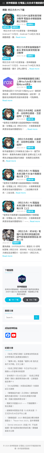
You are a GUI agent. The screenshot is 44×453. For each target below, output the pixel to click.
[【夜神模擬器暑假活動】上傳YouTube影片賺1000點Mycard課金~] (8, 82)
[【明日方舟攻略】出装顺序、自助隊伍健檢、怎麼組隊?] (8, 143)
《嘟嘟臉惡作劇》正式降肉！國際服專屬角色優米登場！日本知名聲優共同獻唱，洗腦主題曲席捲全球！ (21, 396)
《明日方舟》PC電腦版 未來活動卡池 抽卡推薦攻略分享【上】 (29, 205)
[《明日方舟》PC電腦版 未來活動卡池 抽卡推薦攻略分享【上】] (8, 206)
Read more (21, 37)
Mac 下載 (33, 300)
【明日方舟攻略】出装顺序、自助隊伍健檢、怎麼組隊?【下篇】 (29, 113)
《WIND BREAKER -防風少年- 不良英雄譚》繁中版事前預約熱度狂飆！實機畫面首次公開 (21, 428)
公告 (28, 87)
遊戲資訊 (15, 27)
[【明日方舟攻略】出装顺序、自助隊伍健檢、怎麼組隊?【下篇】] (8, 114)
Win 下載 (15, 300)
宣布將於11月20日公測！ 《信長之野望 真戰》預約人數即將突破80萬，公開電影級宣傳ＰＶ (22, 378)
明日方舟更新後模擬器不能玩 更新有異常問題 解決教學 (29, 50)
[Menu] (3, 3)
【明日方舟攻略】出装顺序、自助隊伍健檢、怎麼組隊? (29, 142)
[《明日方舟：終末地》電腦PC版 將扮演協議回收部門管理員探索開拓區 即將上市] (8, 235)
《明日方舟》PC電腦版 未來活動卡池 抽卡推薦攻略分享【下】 (29, 174)
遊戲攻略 (6, 27)
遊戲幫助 (30, 24)
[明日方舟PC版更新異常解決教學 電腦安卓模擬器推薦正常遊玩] (8, 19)
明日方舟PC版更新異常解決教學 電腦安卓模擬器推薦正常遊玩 (29, 18)
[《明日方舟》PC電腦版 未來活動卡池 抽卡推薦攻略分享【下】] (8, 175)
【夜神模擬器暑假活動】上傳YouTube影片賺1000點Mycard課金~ (29, 81)
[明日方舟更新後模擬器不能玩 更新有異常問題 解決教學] (8, 51)
